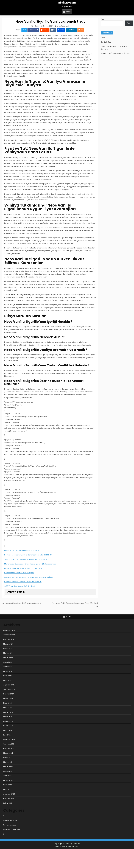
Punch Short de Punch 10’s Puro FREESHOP (21, 550)
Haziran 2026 (8, 639)
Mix (82, 30)
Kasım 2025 (8, 671)
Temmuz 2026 (9, 635)
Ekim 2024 (7, 730)
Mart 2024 (7, 762)
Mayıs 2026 (8, 644)
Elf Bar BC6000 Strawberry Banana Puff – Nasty (23, 568)
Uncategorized (63, 26)
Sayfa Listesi (106, 42)
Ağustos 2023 (9, 794)
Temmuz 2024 (9, 744)
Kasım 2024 (8, 726)
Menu (68, 11)
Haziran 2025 (8, 694)
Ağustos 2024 (9, 739)
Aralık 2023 (8, 776)
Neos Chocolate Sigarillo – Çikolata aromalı (22, 581)
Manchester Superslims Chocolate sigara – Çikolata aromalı (30, 564)
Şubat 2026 (8, 657)
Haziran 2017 (8, 798)
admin (36, 26)
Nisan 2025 (8, 703)
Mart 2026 (7, 653)
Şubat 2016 (7, 803)
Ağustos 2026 (9, 630)
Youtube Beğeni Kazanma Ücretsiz (115, 53)
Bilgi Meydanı (67, 2)
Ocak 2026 (7, 662)
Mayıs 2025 (8, 698)
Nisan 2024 (8, 757)
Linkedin (72, 30)
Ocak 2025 (7, 716)
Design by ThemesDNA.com (67, 846)
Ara (102, 19)
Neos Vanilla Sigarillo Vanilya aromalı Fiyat (50, 21)
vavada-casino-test (12, 829)
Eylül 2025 (7, 680)
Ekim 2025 (7, 675)
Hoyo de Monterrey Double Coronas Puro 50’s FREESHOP (28, 555)
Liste (103, 37)
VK (54, 30)
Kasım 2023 (8, 780)
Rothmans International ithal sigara (19, 573)
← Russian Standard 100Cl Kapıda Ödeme (21, 603)
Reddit (45, 30)
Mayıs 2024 (8, 753)
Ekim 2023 (7, 785)
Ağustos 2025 (9, 685)
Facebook (34, 30)
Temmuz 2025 (9, 689)
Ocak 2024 (8, 771)
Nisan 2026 (8, 648)
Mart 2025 (7, 707)
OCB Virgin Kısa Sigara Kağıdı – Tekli (19, 586)
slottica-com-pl (10, 820)
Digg (62, 30)
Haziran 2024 (9, 748)
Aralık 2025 (8, 666)
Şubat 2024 (8, 766)
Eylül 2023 (7, 789)
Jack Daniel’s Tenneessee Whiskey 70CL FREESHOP (25, 559)
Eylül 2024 (7, 735)
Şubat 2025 (8, 712)
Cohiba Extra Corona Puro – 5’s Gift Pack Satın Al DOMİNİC (28, 577)
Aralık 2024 (8, 721)
